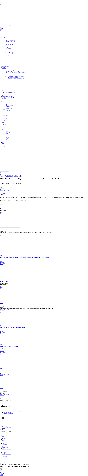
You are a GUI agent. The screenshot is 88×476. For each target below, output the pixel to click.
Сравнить (3, 455)
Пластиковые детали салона (10, 92)
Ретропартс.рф (5, 429)
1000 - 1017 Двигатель (14, 207)
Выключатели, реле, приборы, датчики (12, 69)
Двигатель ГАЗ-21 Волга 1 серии (27, 207)
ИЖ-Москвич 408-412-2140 (10, 126)
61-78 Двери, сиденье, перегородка (13, 77)
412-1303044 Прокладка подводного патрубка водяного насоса (12, 327)
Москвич (5, 124)
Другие (5, 120)
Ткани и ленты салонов (9, 93)
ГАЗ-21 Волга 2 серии (9, 104)
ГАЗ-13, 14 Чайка (6, 109)
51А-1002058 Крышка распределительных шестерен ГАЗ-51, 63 (10, 176)
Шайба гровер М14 (4, 281)
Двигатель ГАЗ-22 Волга (58, 207)
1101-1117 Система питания (10, 39)
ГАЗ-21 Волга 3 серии (9, 105)
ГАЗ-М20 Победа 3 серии (10, 108)
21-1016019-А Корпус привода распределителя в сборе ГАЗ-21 (10, 173)
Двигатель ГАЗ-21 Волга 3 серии (48, 207)
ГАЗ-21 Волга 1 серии (9, 103)
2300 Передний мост (9, 47)
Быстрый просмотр (3, 234)
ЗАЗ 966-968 (8, 132)
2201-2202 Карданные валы (10, 46)
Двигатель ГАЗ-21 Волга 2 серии (38, 207)
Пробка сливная (3, 389)
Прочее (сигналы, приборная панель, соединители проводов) (15, 72)
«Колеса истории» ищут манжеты (7, 413)
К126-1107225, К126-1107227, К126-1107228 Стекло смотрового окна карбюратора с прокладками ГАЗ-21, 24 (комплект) (24, 257)
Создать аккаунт (2, 463)
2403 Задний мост (9, 48)
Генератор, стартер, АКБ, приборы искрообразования (14, 70)
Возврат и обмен (4, 426)
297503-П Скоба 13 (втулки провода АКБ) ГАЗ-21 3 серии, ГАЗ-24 (13, 229)
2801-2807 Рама (10, 52)
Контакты (3, 428)
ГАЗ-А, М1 (5, 118)
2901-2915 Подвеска (11, 53)
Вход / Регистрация (5, 456)
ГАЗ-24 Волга (6, 115)
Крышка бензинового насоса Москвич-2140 (9, 370)
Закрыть (1, 460)
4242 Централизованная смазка (13, 55)
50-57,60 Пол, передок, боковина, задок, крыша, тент (16, 76)
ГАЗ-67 (5, 113)
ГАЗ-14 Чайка (8, 111)
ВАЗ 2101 (7, 137)
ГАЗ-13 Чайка (8, 110)
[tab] (45, 193)
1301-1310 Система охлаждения (11, 41)
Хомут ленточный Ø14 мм (5, 304)
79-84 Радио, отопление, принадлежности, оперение (16, 78)
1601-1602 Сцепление (9, 44)
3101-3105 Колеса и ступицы (12, 54)
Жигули (5, 136)
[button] (2, 262)
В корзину (2, 188)
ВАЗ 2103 (7, 138)
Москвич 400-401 (8, 125)
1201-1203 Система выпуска (10, 40)
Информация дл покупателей (6, 427)
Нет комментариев (9, 412)
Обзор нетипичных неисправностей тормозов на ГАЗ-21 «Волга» (12, 411)
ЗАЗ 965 (7, 131)
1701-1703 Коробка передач (10, 45)
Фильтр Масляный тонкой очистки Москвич (9, 346)
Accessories (20, 207)
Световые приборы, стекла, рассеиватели (12, 71)
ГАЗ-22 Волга (8, 106)
